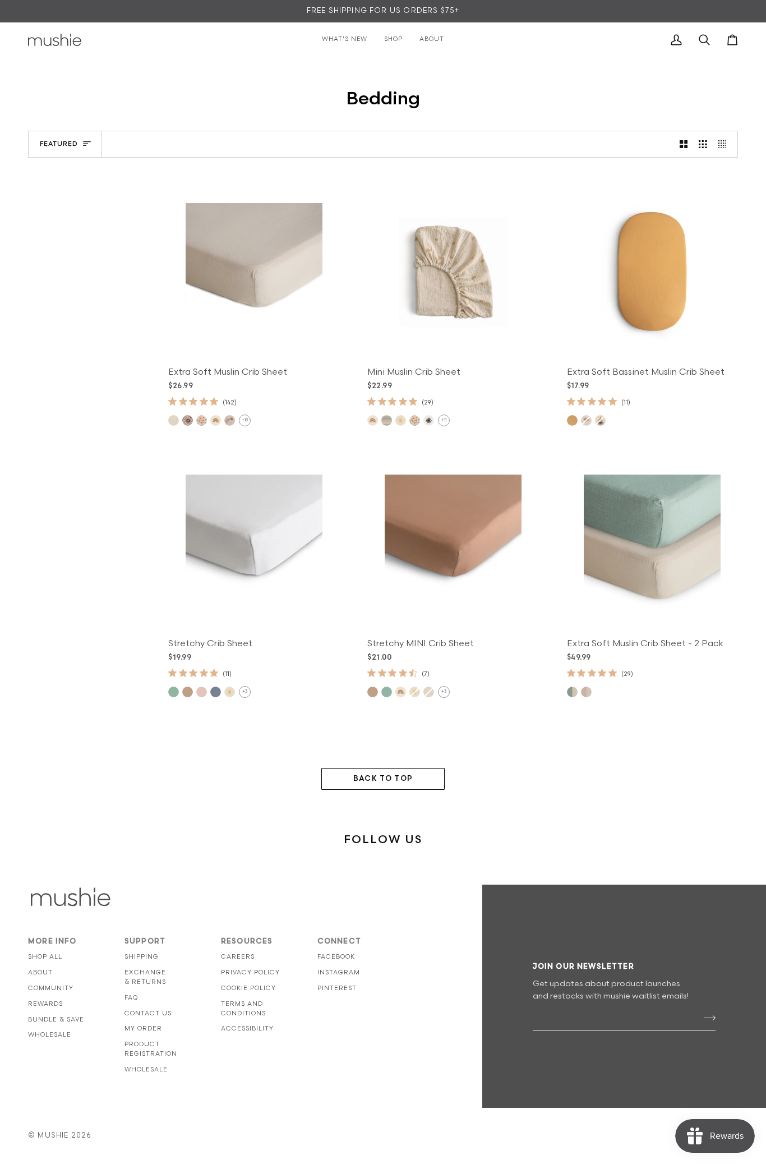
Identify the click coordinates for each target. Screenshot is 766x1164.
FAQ (131, 997)
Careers (238, 956)
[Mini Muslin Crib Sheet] (452, 271)
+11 (443, 420)
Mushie (54, 1135)
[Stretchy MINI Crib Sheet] (452, 542)
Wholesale (49, 1034)
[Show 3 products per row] (703, 144)
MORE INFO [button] (52, 941)
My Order (143, 1028)
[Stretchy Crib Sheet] (253, 542)
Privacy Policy (250, 972)
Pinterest (337, 988)
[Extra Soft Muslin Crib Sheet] (253, 271)
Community (50, 988)
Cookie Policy (248, 988)
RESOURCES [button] (247, 941)
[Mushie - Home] (54, 40)
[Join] (706, 1018)
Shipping (141, 956)
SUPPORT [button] (144, 941)
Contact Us (148, 1013)
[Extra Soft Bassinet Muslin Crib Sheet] (652, 271)
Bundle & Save (56, 1019)
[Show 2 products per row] (684, 144)
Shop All (45, 956)
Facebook (336, 956)
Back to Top (383, 778)
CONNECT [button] (339, 941)
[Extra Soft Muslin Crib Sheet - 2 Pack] (652, 542)
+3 (244, 691)
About (40, 972)
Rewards (45, 1003)
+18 (245, 420)
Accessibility (247, 1028)
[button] (448, 939)
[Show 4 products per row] (725, 144)
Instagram (338, 972)
